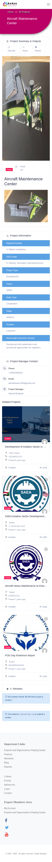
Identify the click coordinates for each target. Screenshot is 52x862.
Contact (8, 793)
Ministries (9, 758)
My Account (10, 808)
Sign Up (30, 714)
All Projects (24, 12)
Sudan (17, 453)
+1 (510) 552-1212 (16, 526)
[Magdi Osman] (44, 581)
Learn (7, 789)
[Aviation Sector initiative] (44, 651)
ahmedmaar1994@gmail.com (21, 383)
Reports (8, 767)
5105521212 (14, 596)
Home (11, 12)
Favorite (11, 51)
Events (7, 780)
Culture (7, 776)
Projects (8, 754)
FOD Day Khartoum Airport (20, 655)
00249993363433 (16, 665)
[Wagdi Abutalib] (44, 442)
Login (21, 714)
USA (11, 453)
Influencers (9, 785)
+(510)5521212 (15, 456)
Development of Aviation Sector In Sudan (27, 446)
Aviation (12, 467)
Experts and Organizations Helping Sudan (25, 750)
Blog (6, 762)
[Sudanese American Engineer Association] (44, 512)
